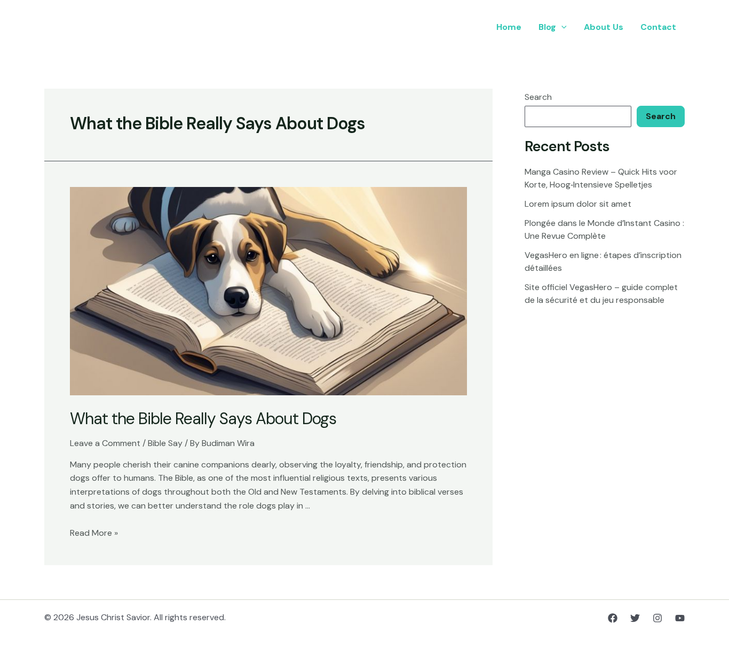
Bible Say (165, 443)
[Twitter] (635, 618)
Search (538, 97)
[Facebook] (612, 618)
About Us (603, 27)
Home (508, 27)
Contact (658, 27)
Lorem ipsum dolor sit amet (578, 203)
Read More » (94, 532)
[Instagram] (657, 618)
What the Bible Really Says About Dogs (203, 418)
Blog (547, 27)
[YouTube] (680, 618)
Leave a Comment (105, 443)
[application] (561, 27)
